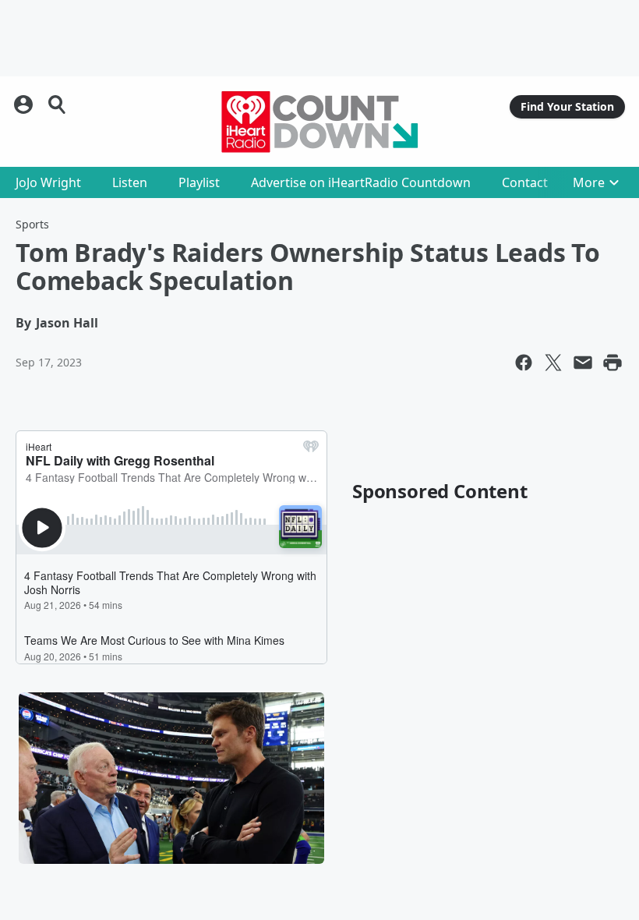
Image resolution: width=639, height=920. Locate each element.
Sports (32, 224)
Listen (129, 182)
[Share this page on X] (553, 362)
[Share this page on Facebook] (524, 362)
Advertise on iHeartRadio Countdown (361, 182)
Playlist (199, 182)
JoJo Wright (48, 182)
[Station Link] (319, 121)
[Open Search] (57, 104)
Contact (525, 182)
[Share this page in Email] (583, 362)
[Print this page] (612, 362)
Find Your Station (567, 106)
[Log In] (25, 104)
